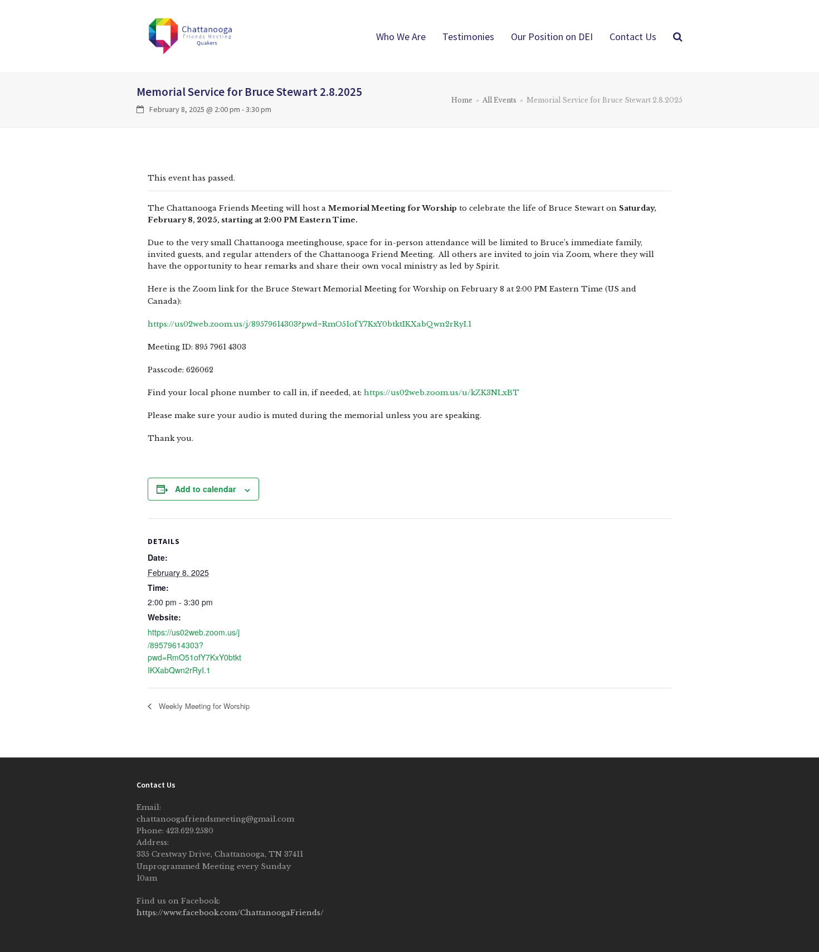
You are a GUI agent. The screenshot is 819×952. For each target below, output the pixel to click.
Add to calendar (205, 488)
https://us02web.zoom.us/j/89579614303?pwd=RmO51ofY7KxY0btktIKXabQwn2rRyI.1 (309, 324)
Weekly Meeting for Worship (203, 706)
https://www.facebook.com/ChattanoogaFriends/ (230, 912)
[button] (678, 36)
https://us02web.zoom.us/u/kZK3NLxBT (441, 392)
